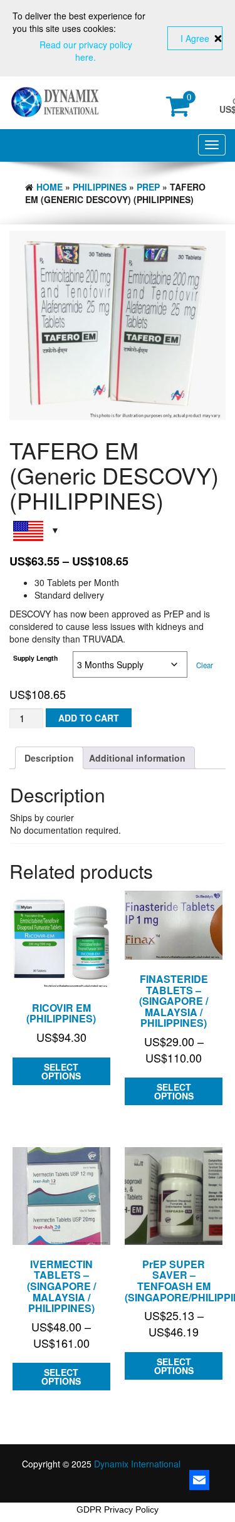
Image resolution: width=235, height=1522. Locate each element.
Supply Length (35, 658)
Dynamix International (137, 1463)
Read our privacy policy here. (85, 50)
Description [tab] (49, 758)
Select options (61, 1071)
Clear (204, 665)
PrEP (148, 187)
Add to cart (88, 717)
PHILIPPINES (100, 187)
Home (49, 187)
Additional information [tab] (137, 758)
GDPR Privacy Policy (117, 1509)
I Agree (194, 38)
